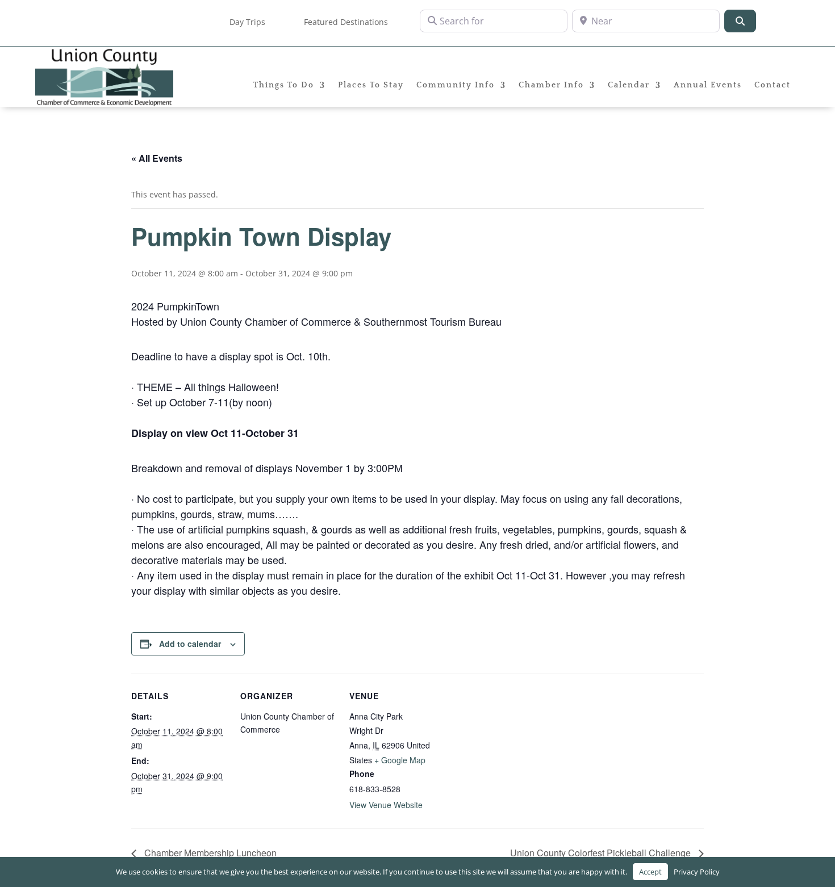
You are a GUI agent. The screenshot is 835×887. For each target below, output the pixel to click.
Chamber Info (551, 85)
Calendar (629, 85)
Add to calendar (190, 643)
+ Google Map (399, 760)
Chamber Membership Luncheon (209, 852)
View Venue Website (386, 804)
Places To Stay (371, 85)
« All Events (156, 158)
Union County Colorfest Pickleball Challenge (601, 852)
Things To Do (283, 85)
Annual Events (708, 85)
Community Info (455, 85)
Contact (772, 85)
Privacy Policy (697, 872)
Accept (650, 872)
